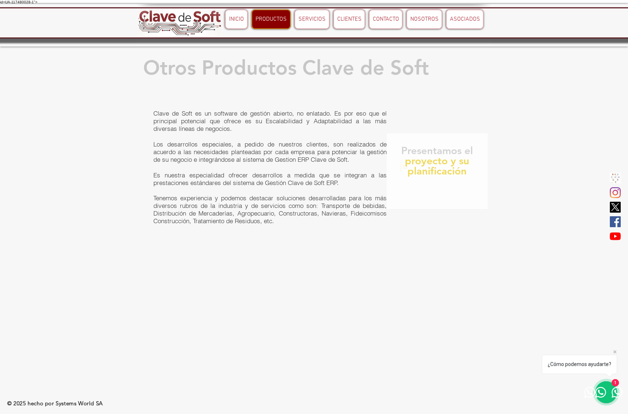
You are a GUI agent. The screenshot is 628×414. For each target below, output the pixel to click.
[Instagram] (615, 192)
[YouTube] (615, 236)
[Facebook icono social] (615, 221)
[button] (615, 178)
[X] (615, 207)
